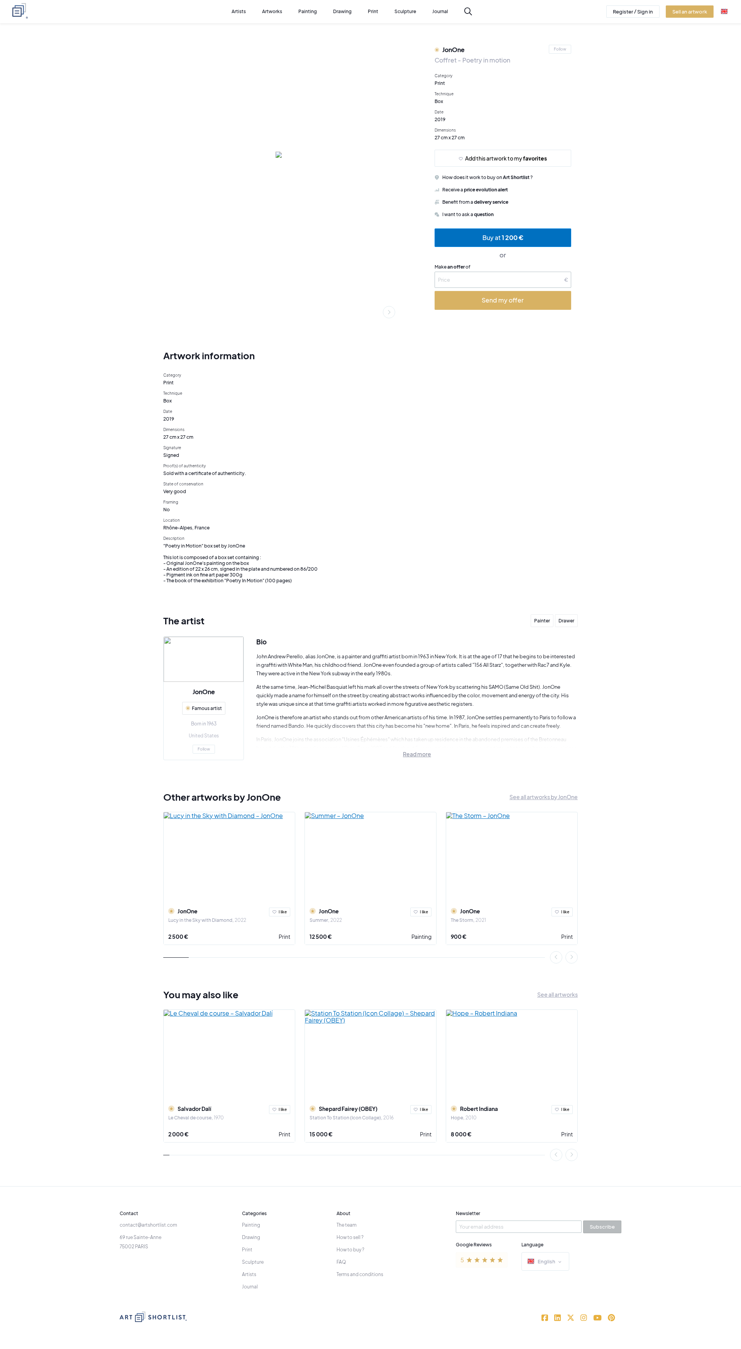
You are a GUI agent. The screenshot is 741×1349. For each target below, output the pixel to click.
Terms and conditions (360, 1274)
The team (347, 1225)
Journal (250, 1287)
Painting (421, 936)
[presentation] (389, 312)
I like (283, 911)
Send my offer (503, 300)
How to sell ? (350, 1237)
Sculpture (253, 1262)
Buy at (502, 237)
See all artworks (557, 994)
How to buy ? (350, 1250)
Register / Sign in (633, 11)
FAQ (341, 1262)
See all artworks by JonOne (543, 796)
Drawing (251, 1237)
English (546, 1261)
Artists (249, 1274)
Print (284, 936)
